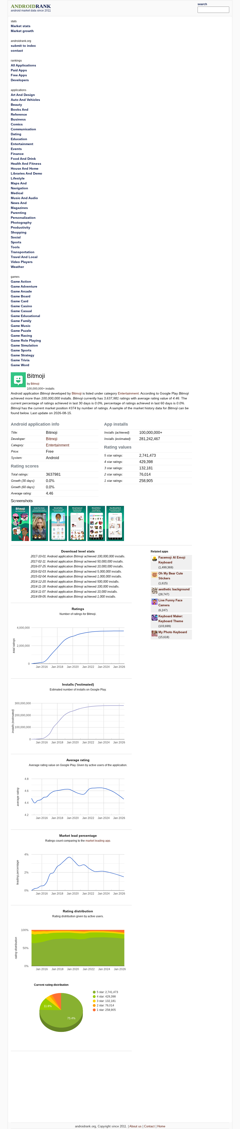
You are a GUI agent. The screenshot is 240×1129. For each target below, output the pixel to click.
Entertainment (128, 393)
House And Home (24, 168)
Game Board (20, 296)
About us (135, 1126)
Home (161, 1126)
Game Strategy (22, 355)
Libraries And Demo (26, 173)
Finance (17, 154)
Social (16, 237)
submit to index (23, 45)
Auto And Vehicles (25, 100)
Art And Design (23, 95)
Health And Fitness (26, 163)
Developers (20, 80)
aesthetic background (174, 589)
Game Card (19, 301)
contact (17, 50)
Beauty (16, 104)
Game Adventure (24, 286)
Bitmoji (35, 383)
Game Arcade (21, 291)
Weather (17, 267)
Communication (23, 129)
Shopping (18, 232)
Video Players (22, 262)
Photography (21, 222)
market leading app (98, 840)
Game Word (20, 365)
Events (16, 149)
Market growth (22, 31)
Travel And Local (24, 257)
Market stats (20, 26)
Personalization (23, 217)
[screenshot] (20, 523)
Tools (15, 247)
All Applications (23, 65)
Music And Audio (24, 198)
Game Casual (21, 311)
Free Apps (19, 75)
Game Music (20, 326)
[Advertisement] (129, 7)
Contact (149, 1126)
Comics (17, 124)
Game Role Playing (26, 340)
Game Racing (21, 335)
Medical (17, 193)
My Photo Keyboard (172, 632)
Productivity (20, 227)
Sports (16, 242)
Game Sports (21, 350)
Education (19, 139)
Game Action (21, 281)
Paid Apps (19, 70)
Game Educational (25, 316)
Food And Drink (23, 159)
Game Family (21, 321)
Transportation (22, 252)
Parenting (18, 213)
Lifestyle (18, 178)
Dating (16, 134)
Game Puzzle (21, 330)
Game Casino (21, 306)
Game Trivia (20, 360)
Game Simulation (24, 345)
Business (18, 119)
